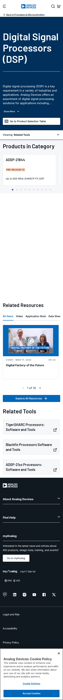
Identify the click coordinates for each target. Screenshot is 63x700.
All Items (8, 316)
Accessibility (10, 628)
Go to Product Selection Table (28, 121)
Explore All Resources (29, 398)
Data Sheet (54, 316)
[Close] (59, 653)
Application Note (36, 316)
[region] (31, 674)
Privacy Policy (11, 642)
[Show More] (31, 111)
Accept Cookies (31, 693)
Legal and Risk (11, 614)
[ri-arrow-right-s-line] (40, 388)
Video (19, 316)
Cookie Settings (31, 683)
